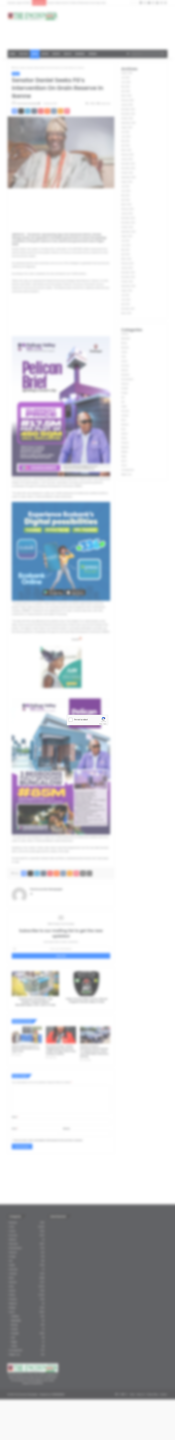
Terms (105, 724)
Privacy (100, 724)
